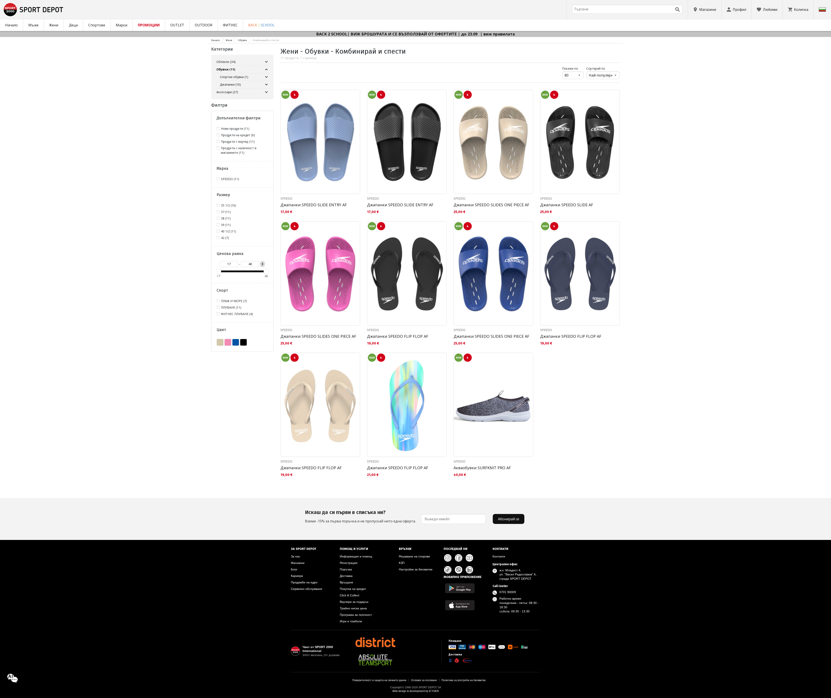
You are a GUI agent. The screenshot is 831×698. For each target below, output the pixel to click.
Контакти (499, 556)
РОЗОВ (227, 342)
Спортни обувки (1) (234, 77)
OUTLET (177, 25)
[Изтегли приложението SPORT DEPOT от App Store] (460, 605)
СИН (235, 342)
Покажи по (573, 68)
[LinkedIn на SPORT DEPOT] (469, 570)
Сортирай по (595, 68)
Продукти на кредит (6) (238, 135)
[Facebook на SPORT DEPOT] (458, 558)
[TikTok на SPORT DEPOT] (448, 570)
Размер (223, 194)
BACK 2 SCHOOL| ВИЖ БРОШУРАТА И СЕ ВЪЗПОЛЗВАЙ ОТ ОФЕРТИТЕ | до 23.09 (397, 34)
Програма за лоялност (356, 614)
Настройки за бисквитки (415, 569)
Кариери (297, 576)
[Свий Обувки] (266, 69)
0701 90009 (507, 592)
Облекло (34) (226, 62)
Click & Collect (349, 595)
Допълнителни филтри (238, 118)
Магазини (297, 563)
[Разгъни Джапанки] (266, 84)
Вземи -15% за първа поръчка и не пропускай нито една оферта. (360, 516)
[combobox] (627, 9)
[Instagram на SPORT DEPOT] (448, 558)
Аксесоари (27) (227, 92)
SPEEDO (286, 198)
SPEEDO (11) (230, 179)
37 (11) (226, 212)
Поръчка (346, 569)
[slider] (218, 271)
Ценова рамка (230, 253)
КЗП (401, 563)
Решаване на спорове (414, 556)
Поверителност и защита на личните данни (379, 680)
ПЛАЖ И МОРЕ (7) (234, 301)
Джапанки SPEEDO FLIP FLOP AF (397, 336)
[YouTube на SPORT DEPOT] (469, 558)
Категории (222, 49)
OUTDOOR (203, 25)
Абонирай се (508, 519)
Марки (121, 25)
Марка (222, 168)
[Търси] (678, 9)
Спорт (222, 290)
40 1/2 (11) (228, 231)
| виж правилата (497, 34)
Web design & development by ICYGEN (415, 691)
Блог (294, 569)
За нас (295, 556)
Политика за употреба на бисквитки (463, 680)
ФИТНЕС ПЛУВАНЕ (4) (237, 314)
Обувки (242, 40)
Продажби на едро (304, 582)
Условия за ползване (424, 680)
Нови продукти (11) (235, 128)
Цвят (221, 329)
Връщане (346, 582)
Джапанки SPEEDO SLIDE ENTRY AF (313, 204)
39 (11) (226, 225)
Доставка (346, 576)
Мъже (33, 25)
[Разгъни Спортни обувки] (266, 77)
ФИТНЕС (230, 25)
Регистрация (349, 563)
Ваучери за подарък (354, 602)
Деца (73, 25)
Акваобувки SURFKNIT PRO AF (482, 467)
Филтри (219, 105)
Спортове (96, 25)
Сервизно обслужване (306, 589)
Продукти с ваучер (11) (238, 141)
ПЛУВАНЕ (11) (231, 307)
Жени (53, 25)
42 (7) (225, 238)
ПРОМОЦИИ (149, 25)
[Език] (822, 9)
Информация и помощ (356, 556)
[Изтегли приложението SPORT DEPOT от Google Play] (460, 588)
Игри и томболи (351, 621)
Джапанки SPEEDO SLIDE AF (566, 204)
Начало (11, 25)
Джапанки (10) (230, 84)
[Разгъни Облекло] (266, 62)
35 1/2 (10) (228, 205)
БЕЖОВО (220, 342)
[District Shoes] (375, 642)
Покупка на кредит (353, 589)
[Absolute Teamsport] (375, 660)
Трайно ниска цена (353, 608)
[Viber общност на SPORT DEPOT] (458, 570)
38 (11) (226, 218)
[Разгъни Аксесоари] (266, 92)
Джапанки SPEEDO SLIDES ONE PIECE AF (491, 204)
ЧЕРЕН (243, 342)
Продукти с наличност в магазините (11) (238, 150)
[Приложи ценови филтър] (262, 264)
